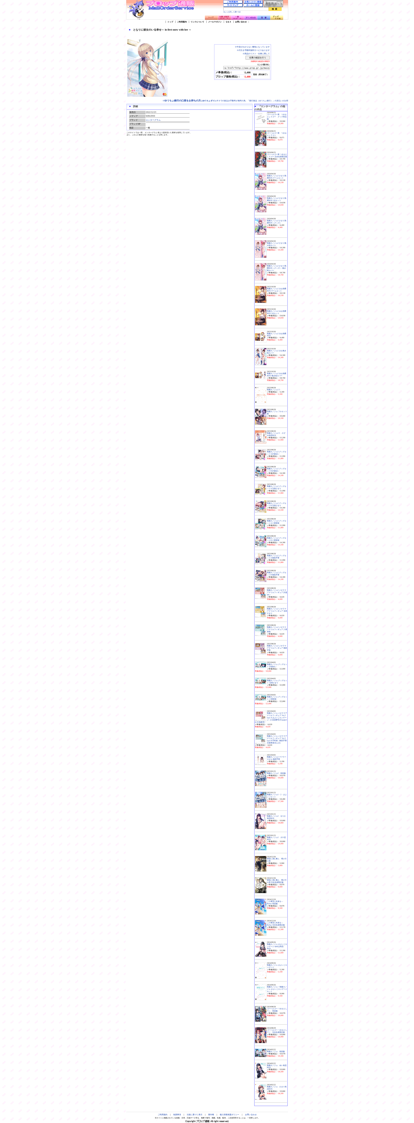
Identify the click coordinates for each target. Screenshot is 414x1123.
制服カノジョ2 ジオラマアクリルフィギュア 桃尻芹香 (277, 648)
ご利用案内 (182, 22)
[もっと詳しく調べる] (232, 12)
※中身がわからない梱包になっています (252, 47)
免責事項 (177, 1114)
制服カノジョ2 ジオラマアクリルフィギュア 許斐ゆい (277, 592)
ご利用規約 (162, 1114)
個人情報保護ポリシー (229, 1114)
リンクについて (197, 22)
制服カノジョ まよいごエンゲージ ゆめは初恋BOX (277, 946)
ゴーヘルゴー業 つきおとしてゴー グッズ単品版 (277, 117)
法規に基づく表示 (194, 1114)
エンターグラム (153, 120)
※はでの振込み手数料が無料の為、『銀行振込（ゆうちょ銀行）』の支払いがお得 (225, 101)
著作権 (211, 1114)
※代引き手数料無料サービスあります (253, 50)
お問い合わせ (241, 22)
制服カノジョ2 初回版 (276, 773)
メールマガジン (215, 22)
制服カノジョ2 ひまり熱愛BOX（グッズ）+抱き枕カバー (276, 268)
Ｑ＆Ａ (228, 22)
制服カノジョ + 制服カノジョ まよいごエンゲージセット (277, 989)
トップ (170, 22)
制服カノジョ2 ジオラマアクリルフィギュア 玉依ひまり (277, 611)
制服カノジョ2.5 (273, 390)
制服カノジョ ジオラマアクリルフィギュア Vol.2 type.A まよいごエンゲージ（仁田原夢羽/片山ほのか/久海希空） (271, 717)
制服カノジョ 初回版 (276, 1051)
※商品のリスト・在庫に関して (256, 54)
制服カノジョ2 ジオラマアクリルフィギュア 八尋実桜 (277, 629)
